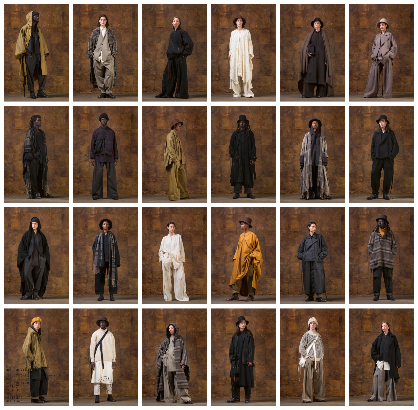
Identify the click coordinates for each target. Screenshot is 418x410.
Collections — (31, 376)
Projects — (26, 379)
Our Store (14, 401)
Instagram (14, 398)
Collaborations (19, 383)
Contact (12, 387)
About (10, 394)
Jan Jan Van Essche (22, 370)
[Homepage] (105, 384)
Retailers (14, 390)
